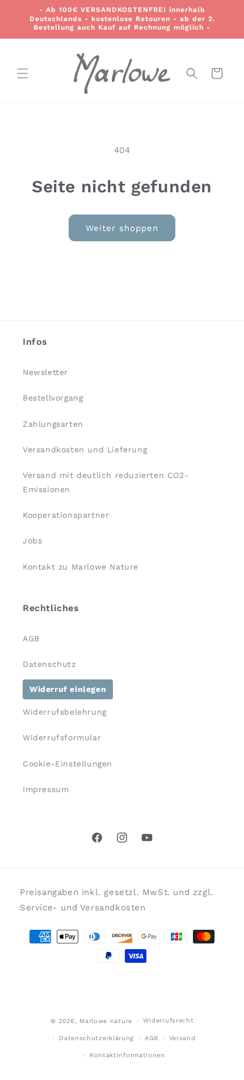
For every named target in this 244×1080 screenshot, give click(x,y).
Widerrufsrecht (168, 1020)
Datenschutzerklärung (96, 1038)
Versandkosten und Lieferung (85, 449)
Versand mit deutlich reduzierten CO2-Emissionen (105, 482)
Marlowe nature (105, 1021)
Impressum (46, 789)
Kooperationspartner (66, 515)
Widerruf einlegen (68, 689)
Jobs (32, 540)
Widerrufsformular (62, 737)
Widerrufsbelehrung (65, 711)
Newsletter (45, 372)
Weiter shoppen (122, 228)
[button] (22, 73)
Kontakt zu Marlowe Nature (80, 566)
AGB (31, 638)
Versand (182, 1038)
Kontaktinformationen (127, 1055)
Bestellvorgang (53, 397)
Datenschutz (49, 664)
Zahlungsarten (53, 423)
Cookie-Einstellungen (67, 763)
